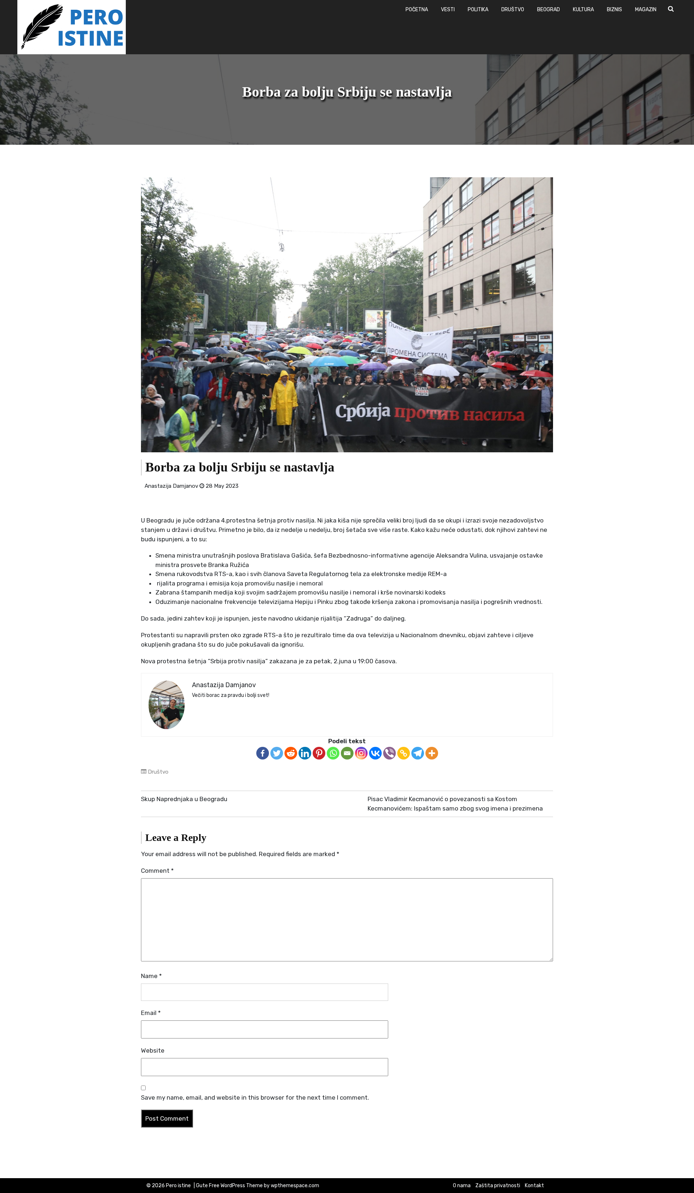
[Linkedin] (305, 753)
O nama (462, 1186)
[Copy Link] (403, 753)
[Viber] (389, 753)
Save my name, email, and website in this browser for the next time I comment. (255, 1097)
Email (151, 1012)
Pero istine (178, 1186)
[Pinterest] (319, 753)
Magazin (645, 10)
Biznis (614, 10)
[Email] (347, 753)
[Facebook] (262, 753)
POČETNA (417, 10)
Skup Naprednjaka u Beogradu (184, 799)
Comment (157, 870)
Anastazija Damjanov (171, 486)
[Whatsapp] (333, 753)
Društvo (512, 10)
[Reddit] (290, 753)
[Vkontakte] (375, 753)
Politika (478, 10)
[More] (431, 753)
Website (152, 1050)
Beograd (548, 10)
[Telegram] (417, 753)
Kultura (583, 10)
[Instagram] (361, 753)
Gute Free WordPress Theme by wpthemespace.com (257, 1186)
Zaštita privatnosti (497, 1186)
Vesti (448, 10)
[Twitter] (276, 753)
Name (151, 976)
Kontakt (534, 1186)
